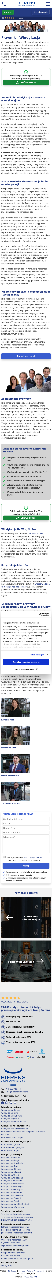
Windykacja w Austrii (10, 1157)
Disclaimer (12, 1271)
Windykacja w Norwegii (12, 1186)
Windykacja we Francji (11, 1172)
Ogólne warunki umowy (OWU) (15, 1245)
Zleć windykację (28, 82)
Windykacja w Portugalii (12, 1189)
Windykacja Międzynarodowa (14, 1128)
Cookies (21, 1271)
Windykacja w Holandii (11, 1180)
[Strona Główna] (26, 4)
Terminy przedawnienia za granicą (17, 1217)
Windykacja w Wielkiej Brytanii (15, 1204)
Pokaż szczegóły (37, 655)
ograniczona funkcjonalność (26, 669)
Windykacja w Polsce (10, 1110)
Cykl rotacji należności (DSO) (14, 1239)
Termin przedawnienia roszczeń (15, 1214)
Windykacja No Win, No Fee (13, 1121)
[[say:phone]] (4, 3)
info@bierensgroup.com (17, 1091)
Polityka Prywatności (35, 1271)
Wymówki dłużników (10, 1242)
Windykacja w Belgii (10, 1160)
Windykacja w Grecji (10, 1175)
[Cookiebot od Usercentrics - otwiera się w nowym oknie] (38, 614)
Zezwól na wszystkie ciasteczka (26, 662)
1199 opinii (19, 18)
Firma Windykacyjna (10, 1150)
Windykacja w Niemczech (12, 1183)
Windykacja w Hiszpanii (12, 1177)
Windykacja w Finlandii (11, 1169)
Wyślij (26, 866)
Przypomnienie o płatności (13, 1252)
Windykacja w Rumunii (11, 1192)
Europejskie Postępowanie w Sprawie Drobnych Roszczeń (23, 1133)
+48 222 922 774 (13, 1088)
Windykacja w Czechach (12, 1163)
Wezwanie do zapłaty (10, 1255)
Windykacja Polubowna (11, 1115)
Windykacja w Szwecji (11, 1198)
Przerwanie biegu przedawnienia (16, 1220)
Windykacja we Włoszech (12, 1207)
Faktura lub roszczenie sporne (15, 1227)
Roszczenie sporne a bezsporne (15, 1229)
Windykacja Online (9, 1113)
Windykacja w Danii (10, 1166)
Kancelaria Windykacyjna (12, 1147)
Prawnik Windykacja (10, 1144)
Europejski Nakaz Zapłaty (13, 1137)
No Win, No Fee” (36, 533)
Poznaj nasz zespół (26, 356)
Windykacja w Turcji (10, 1201)
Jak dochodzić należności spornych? (17, 1232)
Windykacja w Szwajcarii (12, 1195)
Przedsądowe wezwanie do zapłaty (17, 1258)
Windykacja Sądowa (10, 1118)
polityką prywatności (33, 857)
